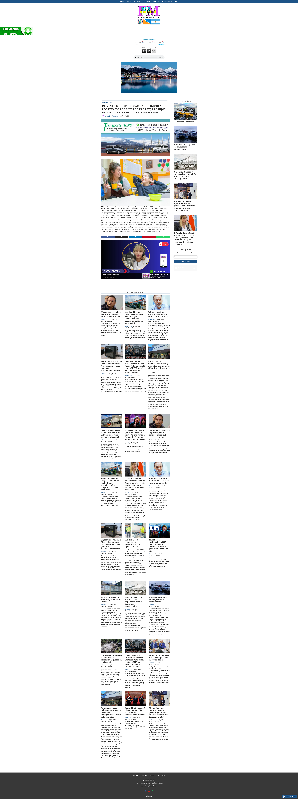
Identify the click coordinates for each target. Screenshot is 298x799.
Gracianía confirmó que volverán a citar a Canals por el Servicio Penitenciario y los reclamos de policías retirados (135, 484)
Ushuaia (121, 1)
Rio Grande (137, 1)
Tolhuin (129, 1)
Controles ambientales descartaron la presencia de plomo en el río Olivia (111, 658)
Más (176, 1)
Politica (127, 442)
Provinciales (146, 1)
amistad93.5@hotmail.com (149, 786)
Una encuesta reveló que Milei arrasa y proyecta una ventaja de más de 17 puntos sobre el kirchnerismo (135, 434)
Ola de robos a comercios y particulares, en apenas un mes (132, 543)
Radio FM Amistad (111, 116)
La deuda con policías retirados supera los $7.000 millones (159, 657)
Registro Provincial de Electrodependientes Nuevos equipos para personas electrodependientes (111, 366)
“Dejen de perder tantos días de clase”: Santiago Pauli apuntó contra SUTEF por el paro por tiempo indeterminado (135, 367)
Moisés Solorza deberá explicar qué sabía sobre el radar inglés (111, 314)
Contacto (135, 775)
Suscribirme (185, 261)
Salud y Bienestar (106, 440)
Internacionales (167, 1)
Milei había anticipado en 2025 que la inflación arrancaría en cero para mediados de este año (159, 545)
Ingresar (162, 775)
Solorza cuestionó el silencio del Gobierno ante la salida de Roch (158, 314)
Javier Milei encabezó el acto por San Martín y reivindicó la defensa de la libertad (135, 711)
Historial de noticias (148, 775)
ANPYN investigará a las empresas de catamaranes (159, 599)
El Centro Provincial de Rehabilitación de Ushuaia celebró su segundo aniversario (110, 433)
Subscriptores (184, 249)
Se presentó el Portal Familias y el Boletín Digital (110, 599)
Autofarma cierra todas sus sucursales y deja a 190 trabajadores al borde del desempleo (159, 364)
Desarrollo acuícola (185, 121)
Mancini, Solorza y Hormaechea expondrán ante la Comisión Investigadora (133, 601)
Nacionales (156, 1)
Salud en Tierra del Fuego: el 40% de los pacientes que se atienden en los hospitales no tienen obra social (134, 317)
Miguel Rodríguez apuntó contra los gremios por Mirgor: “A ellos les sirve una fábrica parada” (158, 712)
